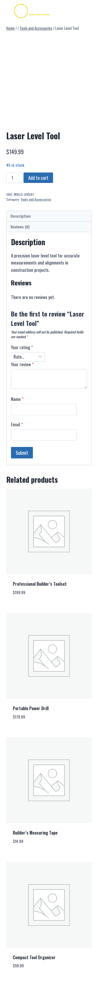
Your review (22, 364)
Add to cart (38, 177)
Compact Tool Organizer (34, 957)
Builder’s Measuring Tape (35, 832)
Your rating (22, 347)
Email (17, 425)
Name (17, 399)
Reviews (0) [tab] (20, 226)
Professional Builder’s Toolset (40, 583)
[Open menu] (75, 10)
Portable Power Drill (31, 708)
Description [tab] (20, 216)
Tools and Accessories (36, 199)
